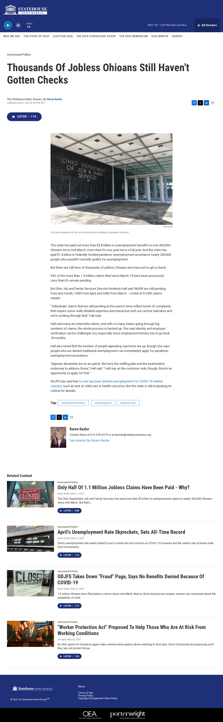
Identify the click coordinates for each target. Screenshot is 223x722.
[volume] (18, 25)
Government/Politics (19, 54)
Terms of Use (85, 693)
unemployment (103, 403)
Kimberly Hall (128, 403)
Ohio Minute (159, 36)
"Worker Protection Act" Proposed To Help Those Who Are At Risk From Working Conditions (131, 630)
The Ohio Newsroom (133, 36)
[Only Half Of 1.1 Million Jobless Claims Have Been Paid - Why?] (30, 494)
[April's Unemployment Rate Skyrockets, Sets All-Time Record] (30, 539)
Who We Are (11, 36)
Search (177, 36)
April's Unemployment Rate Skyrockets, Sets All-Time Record (121, 532)
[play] (8, 25)
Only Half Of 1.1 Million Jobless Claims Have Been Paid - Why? (123, 487)
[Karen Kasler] (58, 437)
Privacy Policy (85, 695)
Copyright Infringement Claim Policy (97, 698)
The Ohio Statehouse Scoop (96, 36)
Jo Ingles (61, 639)
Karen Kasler (54, 99)
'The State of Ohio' (36, 36)
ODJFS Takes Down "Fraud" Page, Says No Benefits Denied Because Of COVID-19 (130, 579)
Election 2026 (63, 36)
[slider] (23, 25)
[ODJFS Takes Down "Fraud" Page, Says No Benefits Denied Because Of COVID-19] (30, 583)
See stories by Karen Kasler (90, 440)
